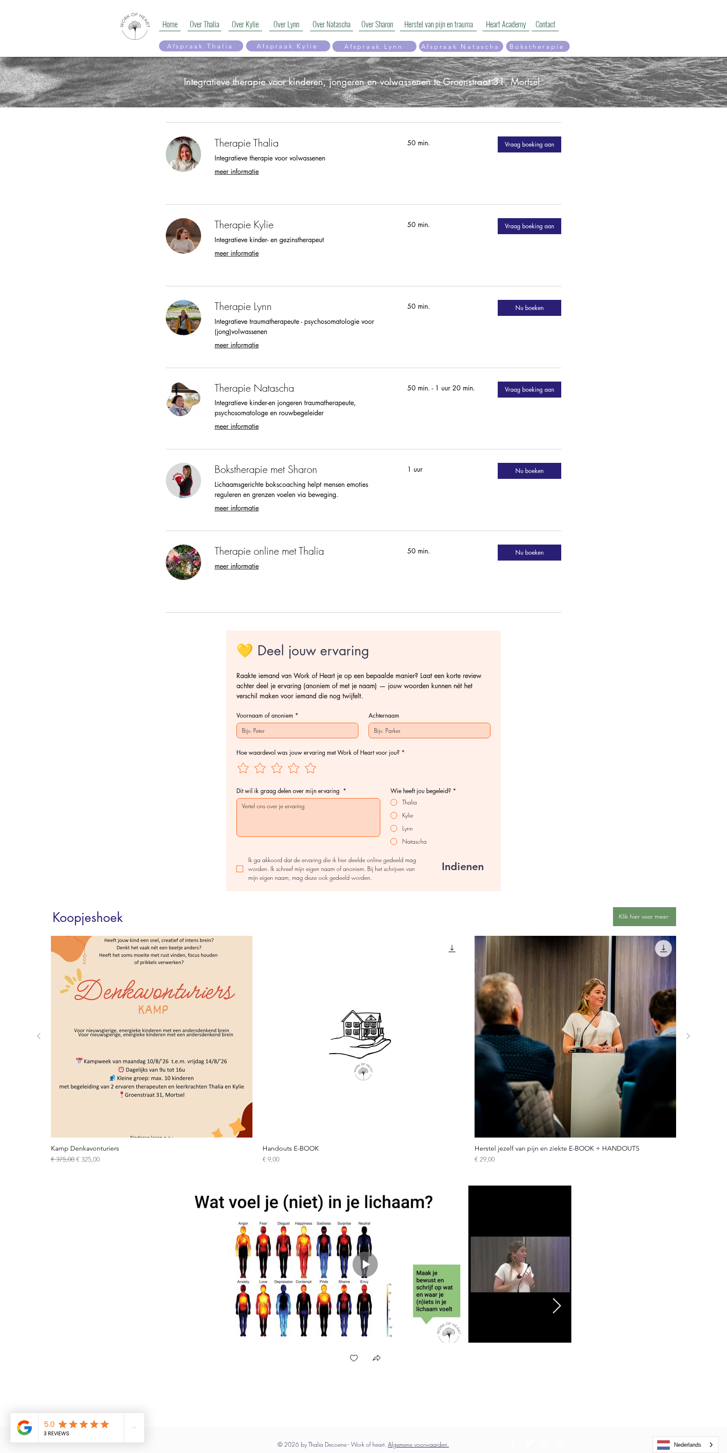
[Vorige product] (39, 1036)
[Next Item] (557, 1306)
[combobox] (686, 1445)
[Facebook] (513, 1442)
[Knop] (128, 24)
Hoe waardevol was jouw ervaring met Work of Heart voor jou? (320, 752)
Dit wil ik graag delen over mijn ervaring (291, 791)
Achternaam (384, 715)
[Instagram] (560, 1442)
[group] (363, 1050)
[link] (301, 143)
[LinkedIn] (544, 1442)
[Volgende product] (688, 1036)
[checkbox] (354, 1359)
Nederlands (687, 1445)
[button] (529, 144)
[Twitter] (528, 1442)
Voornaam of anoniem (267, 715)
